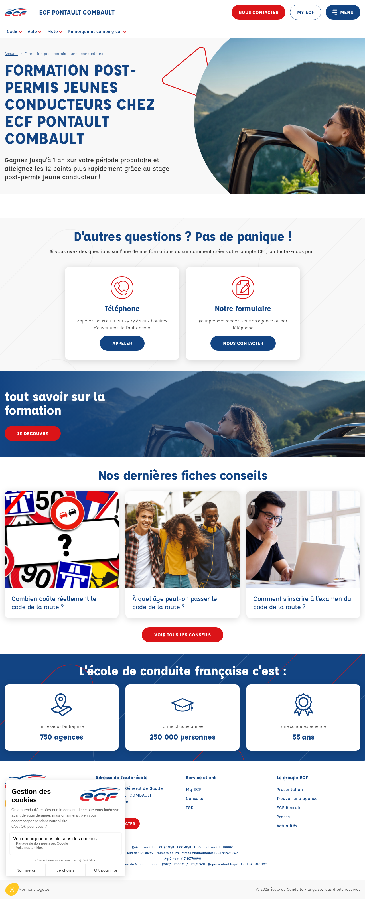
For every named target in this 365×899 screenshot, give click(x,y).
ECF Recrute (289, 807)
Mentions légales (34, 889)
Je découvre (32, 433)
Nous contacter (258, 12)
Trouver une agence (297, 798)
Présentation (290, 789)
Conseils (194, 798)
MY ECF (305, 12)
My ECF (193, 789)
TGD (190, 807)
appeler (122, 343)
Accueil (11, 53)
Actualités (287, 826)
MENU (347, 12)
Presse (283, 816)
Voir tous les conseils (182, 635)
